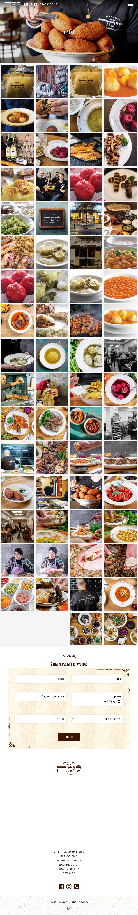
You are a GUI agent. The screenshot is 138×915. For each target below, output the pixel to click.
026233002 (47, 4)
